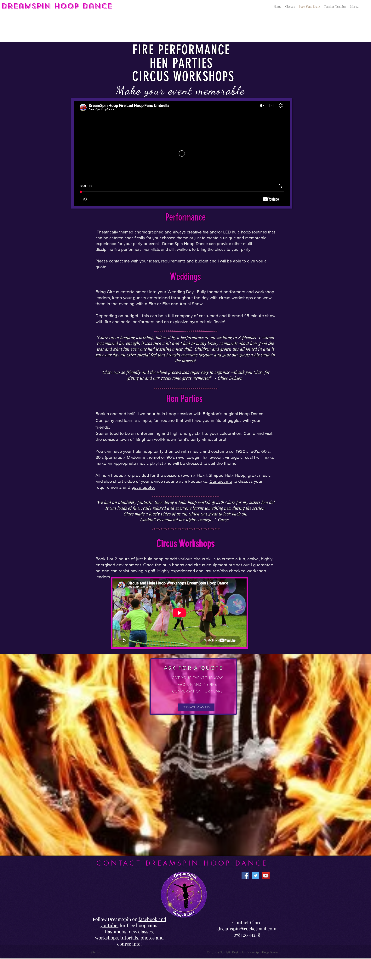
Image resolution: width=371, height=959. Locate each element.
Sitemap (96, 952)
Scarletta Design (230, 952)
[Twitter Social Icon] (255, 875)
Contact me (220, 481)
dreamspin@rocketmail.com (246, 928)
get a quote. (143, 487)
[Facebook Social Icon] (245, 875)
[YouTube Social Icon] (266, 875)
